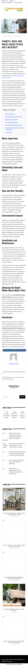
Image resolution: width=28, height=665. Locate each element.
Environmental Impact (12, 122)
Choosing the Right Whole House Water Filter (15, 128)
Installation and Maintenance (14, 125)
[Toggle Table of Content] (23, 110)
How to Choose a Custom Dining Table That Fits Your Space (14, 546)
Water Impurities (10, 114)
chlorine (21, 151)
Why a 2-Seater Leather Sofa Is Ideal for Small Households (14, 642)
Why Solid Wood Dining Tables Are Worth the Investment (14, 578)
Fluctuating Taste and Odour (14, 116)
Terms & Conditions (6, 2)
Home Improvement (7, 36)
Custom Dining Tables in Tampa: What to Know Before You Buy (14, 514)
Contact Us (4, 1)
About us (12, 1)
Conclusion (9, 132)
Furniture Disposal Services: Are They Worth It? (14, 610)
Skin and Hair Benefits (12, 119)
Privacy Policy (18, 2)
